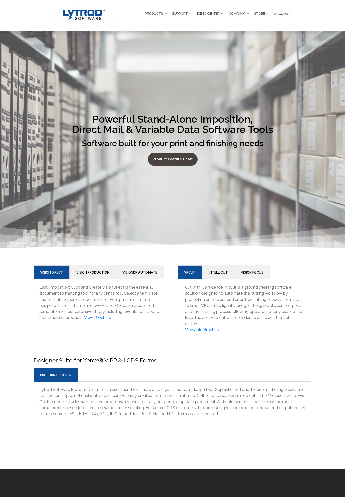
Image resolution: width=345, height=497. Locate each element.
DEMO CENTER (208, 13)
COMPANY (237, 13)
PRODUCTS (154, 13)
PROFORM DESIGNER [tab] (55, 375)
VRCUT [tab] (190, 272)
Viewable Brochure (202, 329)
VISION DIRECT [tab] (51, 272)
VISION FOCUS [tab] (252, 272)
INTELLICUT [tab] (218, 272)
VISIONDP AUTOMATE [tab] (139, 272)
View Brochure (97, 317)
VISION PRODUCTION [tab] (92, 272)
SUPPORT (180, 13)
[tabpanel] (244, 310)
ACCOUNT (282, 14)
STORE (259, 13)
